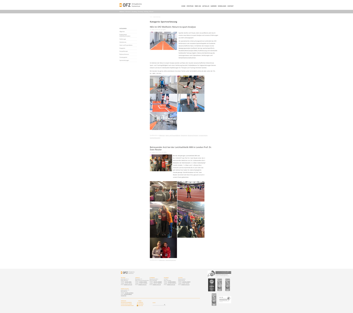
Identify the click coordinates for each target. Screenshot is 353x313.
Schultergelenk (123, 57)
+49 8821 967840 (143, 281)
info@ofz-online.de (128, 284)
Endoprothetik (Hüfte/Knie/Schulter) (125, 35)
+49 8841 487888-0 (129, 292)
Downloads (222, 6)
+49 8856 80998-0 (172, 281)
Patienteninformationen (127, 305)
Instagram (140, 304)
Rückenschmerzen (124, 54)
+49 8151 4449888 (157, 281)
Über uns (198, 6)
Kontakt (230, 6)
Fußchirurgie (123, 39)
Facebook (140, 302)
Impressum (123, 300)
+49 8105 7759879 (186, 281)
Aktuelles (205, 6)
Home (183, 6)
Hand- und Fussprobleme (126, 45)
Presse (139, 300)
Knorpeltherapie (124, 51)
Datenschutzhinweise (126, 302)
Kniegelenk (122, 48)
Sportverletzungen (124, 60)
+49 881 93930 (128, 281)
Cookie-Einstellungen (126, 304)
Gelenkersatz (123, 42)
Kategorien (123, 28)
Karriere (214, 6)
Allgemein (122, 31)
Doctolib (140, 305)
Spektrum (190, 6)
